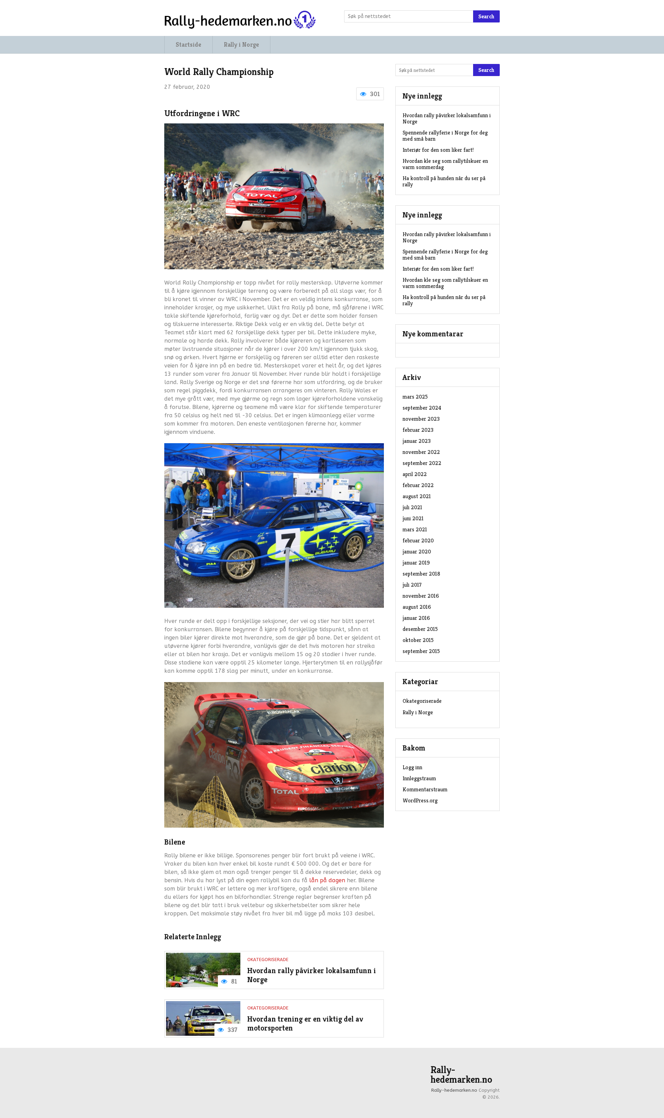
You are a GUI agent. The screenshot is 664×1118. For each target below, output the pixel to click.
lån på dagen (327, 880)
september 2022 (422, 463)
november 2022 (421, 452)
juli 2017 (412, 584)
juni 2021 (413, 518)
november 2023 (421, 418)
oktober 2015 (418, 640)
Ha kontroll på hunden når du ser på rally (444, 181)
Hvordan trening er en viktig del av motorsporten (305, 1023)
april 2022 (415, 474)
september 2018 (421, 573)
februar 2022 (418, 485)
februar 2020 (418, 540)
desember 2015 (420, 629)
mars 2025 (415, 396)
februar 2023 (418, 430)
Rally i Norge (241, 44)
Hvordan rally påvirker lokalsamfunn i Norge (311, 975)
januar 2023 (417, 441)
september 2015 (421, 651)
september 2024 (422, 407)
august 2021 (417, 496)
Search (486, 16)
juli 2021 (412, 507)
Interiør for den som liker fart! (438, 149)
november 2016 (421, 595)
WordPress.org (420, 800)
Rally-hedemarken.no (461, 1074)
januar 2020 (417, 551)
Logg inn (412, 767)
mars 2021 (415, 529)
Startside (188, 44)
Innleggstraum (419, 778)
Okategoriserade (267, 959)
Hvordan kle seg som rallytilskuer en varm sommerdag (445, 164)
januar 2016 (416, 618)
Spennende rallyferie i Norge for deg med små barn (445, 135)
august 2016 (417, 607)
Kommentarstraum (425, 789)
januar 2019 (416, 562)
